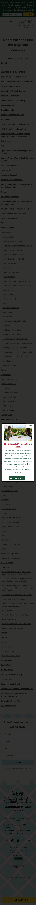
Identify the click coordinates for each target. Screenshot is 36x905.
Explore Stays (16, 478)
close (29, 425)
